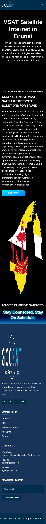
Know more (13, 193)
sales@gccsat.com (11, 462)
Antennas (6, 418)
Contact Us (7, 436)
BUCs (4, 423)
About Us (6, 431)
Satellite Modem (10, 427)
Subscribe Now (12, 498)
